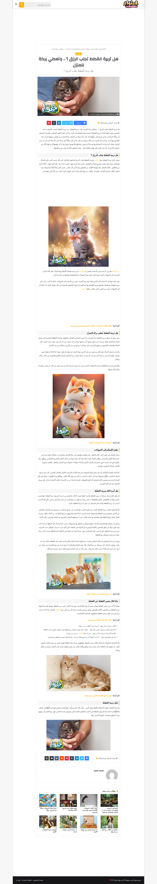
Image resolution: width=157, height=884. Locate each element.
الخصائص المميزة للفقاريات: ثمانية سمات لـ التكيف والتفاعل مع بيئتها (110, 810)
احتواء (116, 880)
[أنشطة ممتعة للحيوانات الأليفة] (47, 821)
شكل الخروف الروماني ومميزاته (100, 620)
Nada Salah (99, 771)
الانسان (83, 289)
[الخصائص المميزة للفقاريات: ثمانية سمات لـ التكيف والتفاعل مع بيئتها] (109, 800)
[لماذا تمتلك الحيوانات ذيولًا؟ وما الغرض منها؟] (47, 800)
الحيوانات (82, 271)
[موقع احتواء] (131, 4)
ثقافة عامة (94, 49)
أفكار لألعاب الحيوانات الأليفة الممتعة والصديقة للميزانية (91, 326)
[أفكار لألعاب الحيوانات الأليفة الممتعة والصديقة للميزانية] (88, 800)
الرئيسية (101, 49)
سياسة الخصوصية (38, 880)
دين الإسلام (116, 271)
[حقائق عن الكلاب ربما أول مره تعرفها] (109, 821)
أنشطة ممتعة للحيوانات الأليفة (100, 443)
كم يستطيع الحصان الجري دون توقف (98, 696)
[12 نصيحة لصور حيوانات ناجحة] (68, 821)
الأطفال (58, 610)
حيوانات (87, 49)
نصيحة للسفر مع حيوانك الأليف (97, 594)
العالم (97, 160)
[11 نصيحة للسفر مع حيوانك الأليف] (88, 821)
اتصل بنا (18, 880)
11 (111, 594)
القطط (80, 633)
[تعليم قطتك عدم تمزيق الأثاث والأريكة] (68, 800)
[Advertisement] (78, 25)
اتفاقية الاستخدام (27, 880)
